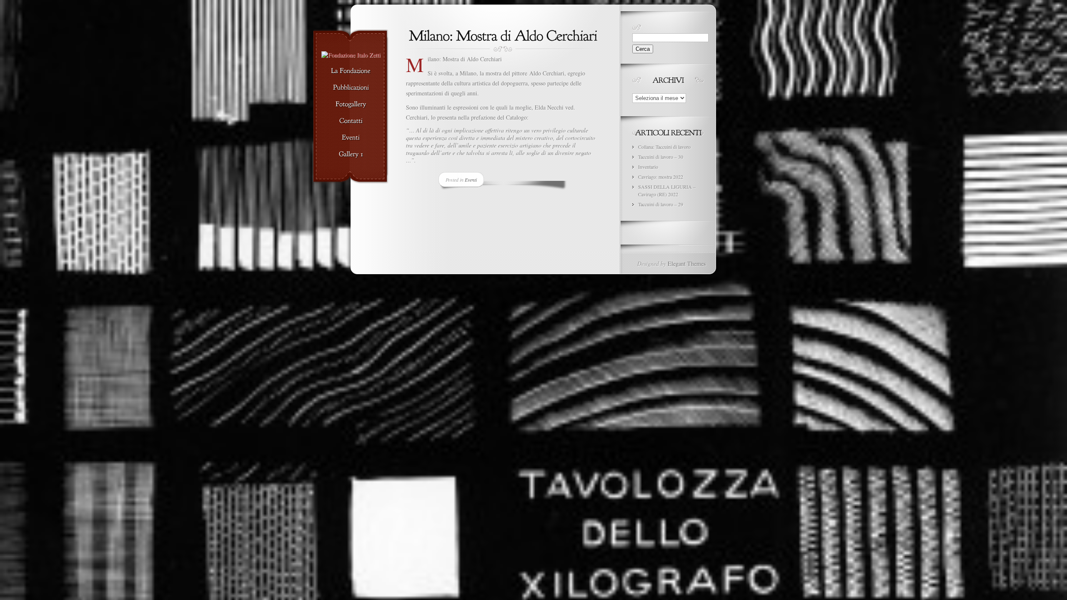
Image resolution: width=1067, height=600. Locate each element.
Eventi (471, 179)
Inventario (648, 166)
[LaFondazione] (351, 71)
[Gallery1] (351, 154)
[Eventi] (351, 138)
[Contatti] (351, 121)
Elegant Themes (687, 264)
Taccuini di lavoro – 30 (660, 156)
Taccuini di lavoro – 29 (660, 204)
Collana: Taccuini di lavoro (664, 146)
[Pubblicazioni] (351, 88)
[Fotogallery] (351, 104)
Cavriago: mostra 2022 (660, 176)
